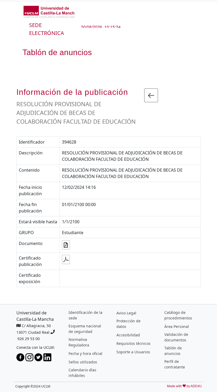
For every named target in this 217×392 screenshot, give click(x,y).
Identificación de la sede (85, 315)
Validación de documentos (176, 337)
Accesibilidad (128, 334)
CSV (50, 41)
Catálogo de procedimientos (178, 315)
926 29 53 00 (28, 338)
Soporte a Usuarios (133, 351)
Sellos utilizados (83, 361)
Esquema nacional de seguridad (85, 328)
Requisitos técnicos (133, 343)
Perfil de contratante (174, 364)
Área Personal (176, 326)
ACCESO (69, 41)
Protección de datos (128, 323)
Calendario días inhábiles (82, 372)
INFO (34, 41)
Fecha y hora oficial (85, 353)
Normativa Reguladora (79, 342)
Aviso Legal (126, 312)
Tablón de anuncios (173, 350)
